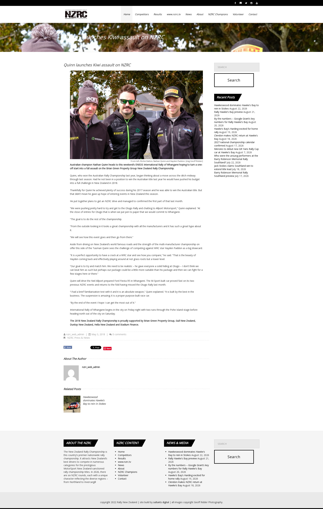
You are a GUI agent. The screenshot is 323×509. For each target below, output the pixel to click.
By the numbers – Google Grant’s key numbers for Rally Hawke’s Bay (234, 120)
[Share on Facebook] (68, 348)
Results (158, 14)
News (188, 14)
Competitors (142, 14)
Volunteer (238, 14)
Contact (252, 14)
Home (126, 14)
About (199, 14)
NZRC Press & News (78, 337)
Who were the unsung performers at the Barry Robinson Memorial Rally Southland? (236, 159)
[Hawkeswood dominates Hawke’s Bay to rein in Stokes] (72, 404)
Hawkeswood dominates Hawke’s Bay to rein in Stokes (94, 400)
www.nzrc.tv (174, 14)
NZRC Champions (218, 14)
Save (109, 348)
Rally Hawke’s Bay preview (228, 111)
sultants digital (161, 502)
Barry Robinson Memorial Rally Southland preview (231, 174)
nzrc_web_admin (75, 334)
